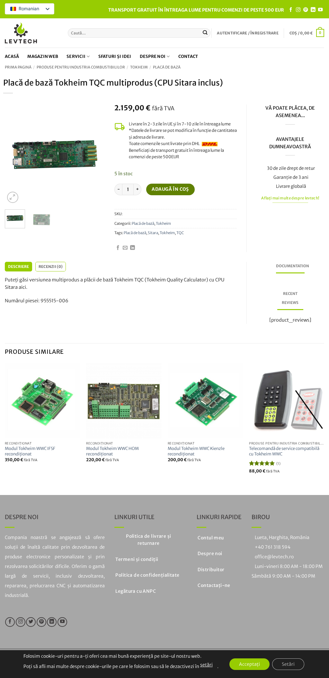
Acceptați (249, 664)
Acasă (12, 56)
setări (206, 665)
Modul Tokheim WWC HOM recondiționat (112, 451)
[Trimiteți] (205, 33)
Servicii (76, 56)
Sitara (153, 233)
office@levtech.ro (274, 557)
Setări (288, 664)
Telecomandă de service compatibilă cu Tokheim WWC (284, 451)
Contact (188, 56)
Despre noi (153, 56)
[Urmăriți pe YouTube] (320, 10)
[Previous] (15, 155)
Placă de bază (167, 67)
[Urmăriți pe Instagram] (298, 10)
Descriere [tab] (18, 266)
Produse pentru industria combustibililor (81, 67)
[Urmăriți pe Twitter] (31, 622)
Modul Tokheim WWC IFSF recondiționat (30, 451)
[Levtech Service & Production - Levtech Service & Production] (21, 33)
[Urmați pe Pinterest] (305, 10)
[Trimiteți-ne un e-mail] (125, 248)
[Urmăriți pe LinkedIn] (313, 10)
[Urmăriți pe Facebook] (291, 10)
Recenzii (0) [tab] (51, 266)
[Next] (95, 155)
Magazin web (42, 56)
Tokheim (139, 67)
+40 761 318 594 (272, 547)
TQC (180, 233)
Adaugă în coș (170, 189)
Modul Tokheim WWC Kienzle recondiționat (196, 451)
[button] (247, 33)
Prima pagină (18, 67)
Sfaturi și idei (114, 56)
